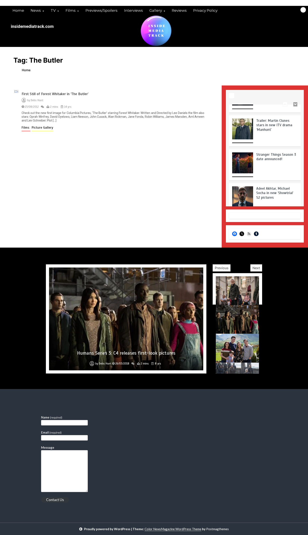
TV (53, 10)
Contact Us (55, 500)
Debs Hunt (37, 100)
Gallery (155, 10)
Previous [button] (221, 268)
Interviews (133, 10)
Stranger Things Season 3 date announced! (276, 146)
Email (51, 432)
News (36, 10)
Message (47, 447)
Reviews (179, 10)
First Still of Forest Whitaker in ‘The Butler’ (55, 94)
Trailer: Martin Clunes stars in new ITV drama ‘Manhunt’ (274, 114)
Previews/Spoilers (101, 10)
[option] (265, 121)
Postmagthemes (217, 529)
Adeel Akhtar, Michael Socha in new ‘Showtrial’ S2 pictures (274, 182)
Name (51, 417)
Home (18, 10)
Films (71, 10)
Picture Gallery (42, 127)
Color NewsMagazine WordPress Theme (173, 529)
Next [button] (256, 268)
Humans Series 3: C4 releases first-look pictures (126, 353)
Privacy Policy (205, 10)
